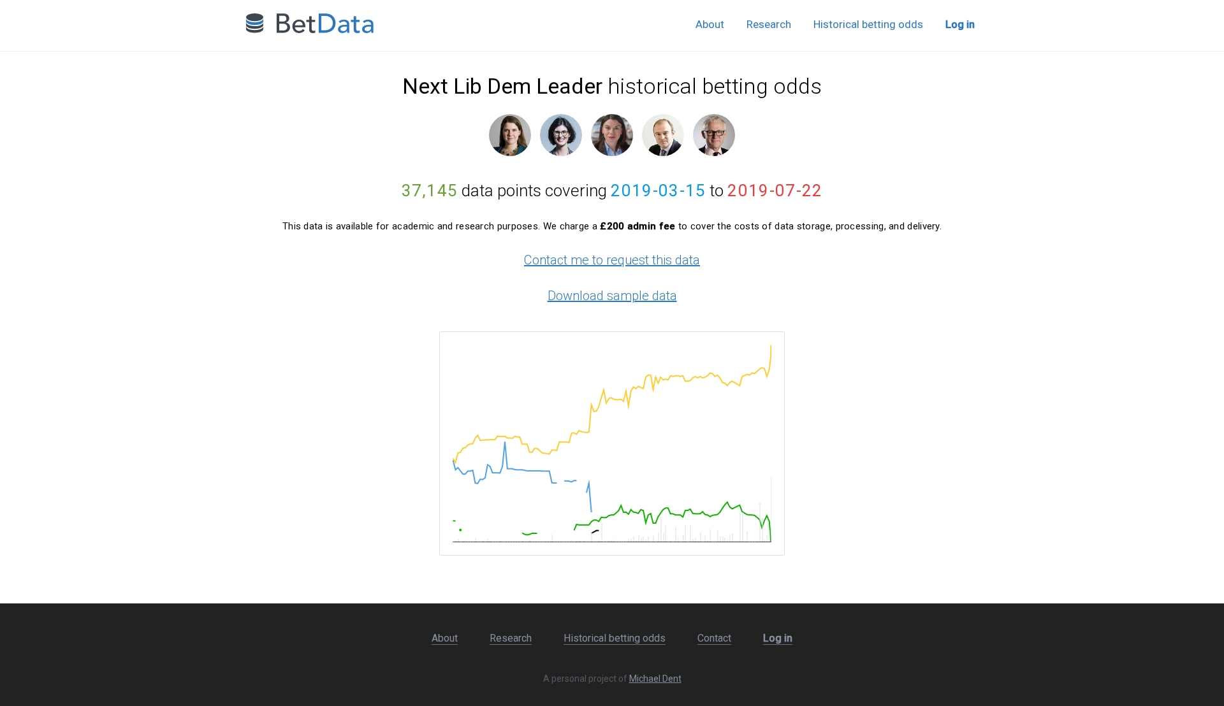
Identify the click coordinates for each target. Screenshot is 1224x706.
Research (769, 24)
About (710, 24)
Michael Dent (655, 679)
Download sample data (612, 295)
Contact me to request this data (612, 260)
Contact (714, 638)
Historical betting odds (868, 24)
